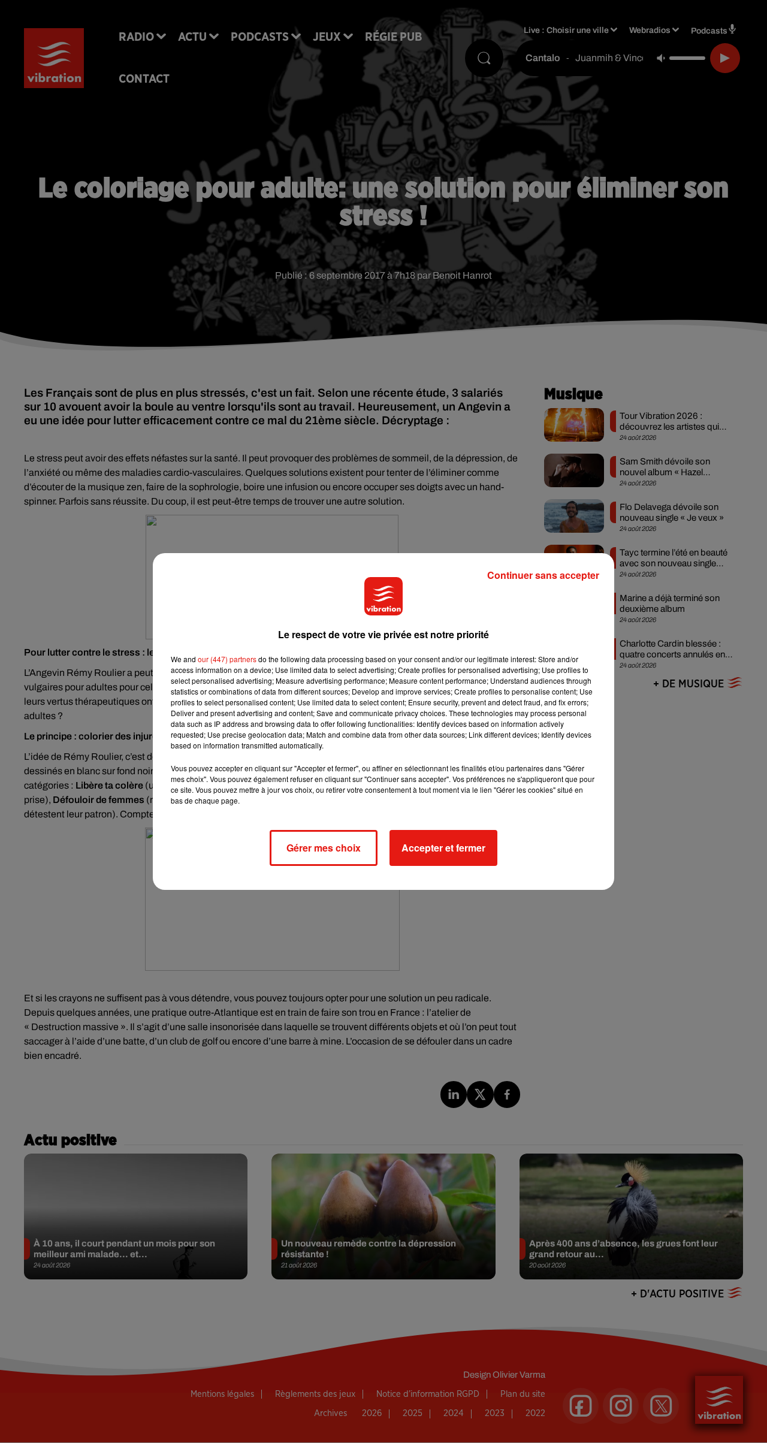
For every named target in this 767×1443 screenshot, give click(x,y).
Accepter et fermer (443, 848)
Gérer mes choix (323, 848)
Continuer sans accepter (543, 575)
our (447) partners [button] (227, 659)
